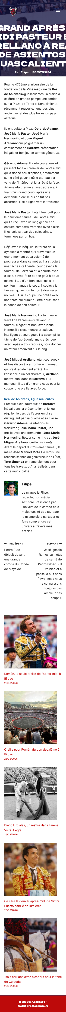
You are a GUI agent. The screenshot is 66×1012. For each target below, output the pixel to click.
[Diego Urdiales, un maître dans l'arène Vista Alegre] (33, 793)
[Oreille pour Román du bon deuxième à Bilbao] (33, 717)
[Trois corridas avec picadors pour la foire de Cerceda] (33, 945)
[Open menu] (58, 11)
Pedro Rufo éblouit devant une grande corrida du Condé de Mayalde (16, 556)
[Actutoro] (13, 12)
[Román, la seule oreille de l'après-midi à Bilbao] (33, 641)
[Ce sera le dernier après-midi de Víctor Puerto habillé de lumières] (33, 869)
